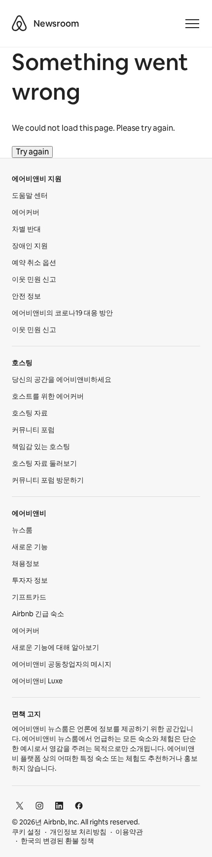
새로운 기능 (30, 546)
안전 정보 (26, 296)
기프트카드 (29, 597)
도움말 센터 (30, 195)
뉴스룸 (22, 529)
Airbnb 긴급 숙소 (38, 613)
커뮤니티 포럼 (33, 429)
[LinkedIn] (59, 806)
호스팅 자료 (30, 413)
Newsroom (56, 23)
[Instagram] (39, 806)
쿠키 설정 (26, 831)
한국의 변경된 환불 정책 (57, 840)
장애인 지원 (30, 245)
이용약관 (129, 831)
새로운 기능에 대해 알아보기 (55, 647)
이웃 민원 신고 (34, 279)
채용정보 (25, 563)
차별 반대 (26, 228)
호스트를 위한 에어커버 (48, 396)
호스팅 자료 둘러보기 (44, 463)
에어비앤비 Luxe (37, 680)
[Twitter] (20, 806)
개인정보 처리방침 (78, 831)
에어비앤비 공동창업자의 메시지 (61, 664)
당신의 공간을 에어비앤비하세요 (61, 379)
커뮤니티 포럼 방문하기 (48, 480)
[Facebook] (79, 806)
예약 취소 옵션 (34, 262)
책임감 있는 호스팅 (41, 446)
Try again (32, 152)
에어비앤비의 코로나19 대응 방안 (62, 312)
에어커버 (25, 212)
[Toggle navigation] (192, 23)
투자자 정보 (30, 580)
